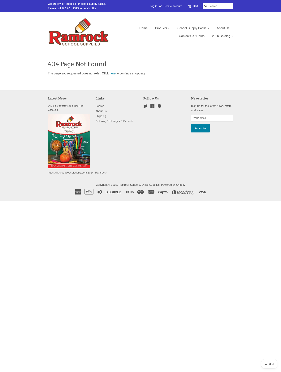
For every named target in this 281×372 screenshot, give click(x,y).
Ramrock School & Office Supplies (139, 184)
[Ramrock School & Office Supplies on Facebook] (152, 106)
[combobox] (218, 6)
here (113, 73)
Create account (173, 6)
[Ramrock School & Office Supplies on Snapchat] (159, 106)
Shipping (101, 116)
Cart (195, 6)
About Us (223, 28)
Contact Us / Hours (192, 36)
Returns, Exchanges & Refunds (114, 121)
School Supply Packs (192, 28)
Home (143, 28)
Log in (153, 6)
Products (161, 28)
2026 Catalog (221, 36)
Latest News (57, 98)
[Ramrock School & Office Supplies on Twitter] (145, 106)
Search (100, 106)
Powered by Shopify (173, 184)
